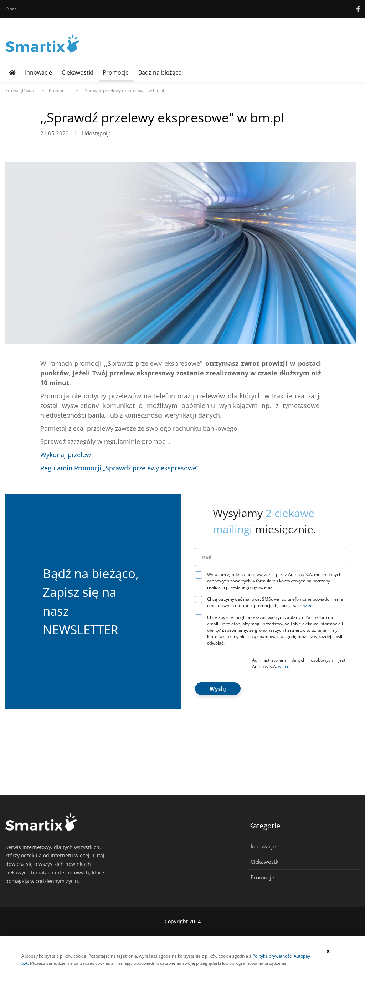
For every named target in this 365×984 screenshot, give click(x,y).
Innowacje (38, 72)
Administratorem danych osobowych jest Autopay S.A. (298, 663)
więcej (309, 605)
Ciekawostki (77, 72)
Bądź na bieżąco (160, 72)
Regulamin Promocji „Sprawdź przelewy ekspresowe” (119, 468)
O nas (11, 9)
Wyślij (218, 688)
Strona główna (19, 90)
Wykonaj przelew (65, 454)
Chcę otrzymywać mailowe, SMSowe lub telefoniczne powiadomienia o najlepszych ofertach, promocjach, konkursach (275, 602)
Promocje (116, 72)
